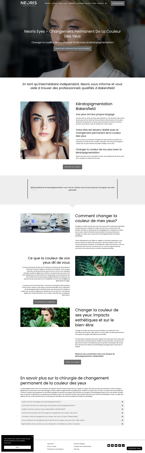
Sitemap (76, 449)
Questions (100, 3)
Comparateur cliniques (84, 3)
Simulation (72, 3)
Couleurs (55, 3)
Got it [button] (17, 447)
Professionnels (118, 3)
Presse (94, 3)
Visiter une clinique (72, 362)
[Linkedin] (119, 445)
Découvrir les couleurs (72, 167)
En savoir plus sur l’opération (45, 302)
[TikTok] (123, 445)
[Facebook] (112, 445)
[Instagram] (108, 445)
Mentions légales (79, 444)
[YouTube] (116, 445)
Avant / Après (63, 3)
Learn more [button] (7, 442)
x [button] (32, 436)
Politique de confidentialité (82, 446)
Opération (48, 3)
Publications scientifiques (55, 449)
